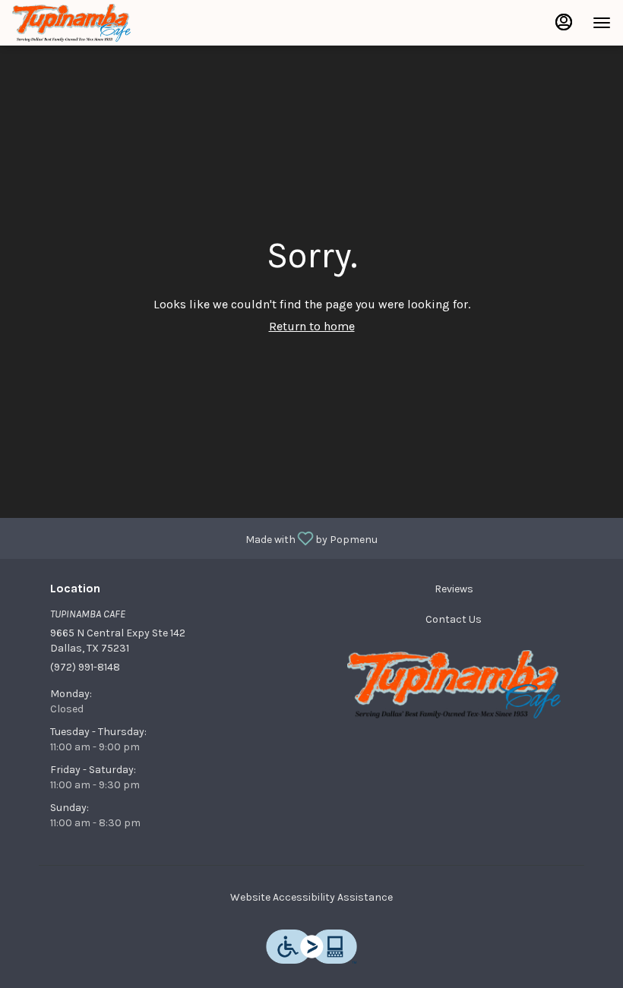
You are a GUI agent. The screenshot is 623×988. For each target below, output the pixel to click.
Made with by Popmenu (194, 538)
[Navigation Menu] (601, 23)
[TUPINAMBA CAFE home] (80, 23)
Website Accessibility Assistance (311, 897)
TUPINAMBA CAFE (453, 684)
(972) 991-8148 (85, 667)
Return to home (312, 326)
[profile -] (564, 22)
